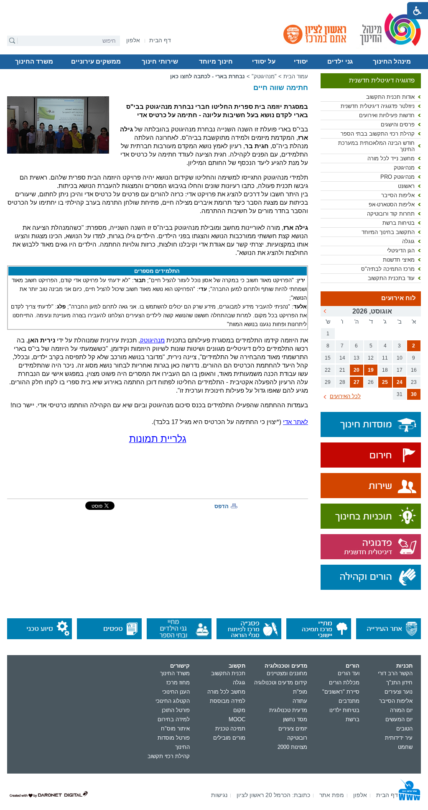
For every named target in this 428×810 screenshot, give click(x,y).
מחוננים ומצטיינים (287, 673)
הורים (352, 666)
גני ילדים (340, 61)
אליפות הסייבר (398, 195)
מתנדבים (349, 701)
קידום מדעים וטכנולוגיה (280, 682)
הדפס (221, 506)
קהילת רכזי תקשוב (169, 756)
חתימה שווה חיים (280, 88)
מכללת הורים (344, 682)
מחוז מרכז (178, 682)
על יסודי (263, 61)
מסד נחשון (295, 719)
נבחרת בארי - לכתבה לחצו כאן (207, 76)
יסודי (301, 61)
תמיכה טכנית (230, 728)
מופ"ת (300, 692)
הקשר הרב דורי (395, 673)
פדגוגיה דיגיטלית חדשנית (382, 80)
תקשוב (237, 666)
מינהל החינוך (392, 61)
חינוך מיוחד (216, 61)
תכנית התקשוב (228, 673)
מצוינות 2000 (292, 747)
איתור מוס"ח (175, 728)
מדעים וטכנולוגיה (286, 666)
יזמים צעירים (292, 728)
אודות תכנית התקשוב (390, 97)
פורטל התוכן (176, 710)
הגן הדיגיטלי (401, 250)
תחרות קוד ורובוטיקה (391, 214)
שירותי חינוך (160, 61)
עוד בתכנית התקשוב (391, 278)
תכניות (404, 666)
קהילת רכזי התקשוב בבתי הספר (378, 134)
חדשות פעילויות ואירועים (387, 115)
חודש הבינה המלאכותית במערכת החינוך (376, 146)
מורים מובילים (229, 738)
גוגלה (408, 241)
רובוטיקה (297, 738)
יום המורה (401, 710)
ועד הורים (348, 673)
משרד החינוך (34, 61)
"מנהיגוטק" (264, 76)
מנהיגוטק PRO (397, 177)
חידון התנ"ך (399, 682)
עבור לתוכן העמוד (214, 6)
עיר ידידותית (399, 738)
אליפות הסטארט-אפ (392, 204)
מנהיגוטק (404, 168)
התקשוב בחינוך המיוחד (388, 232)
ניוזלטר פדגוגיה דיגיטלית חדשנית (378, 106)
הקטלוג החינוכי (172, 701)
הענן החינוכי (176, 692)
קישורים (180, 666)
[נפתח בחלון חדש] (371, 455)
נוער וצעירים (399, 692)
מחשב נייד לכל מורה (391, 158)
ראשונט (406, 186)
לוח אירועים (398, 298)
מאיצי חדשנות (399, 260)
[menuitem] (133, 40)
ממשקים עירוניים (96, 61)
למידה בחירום (174, 719)
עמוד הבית (295, 76)
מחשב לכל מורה (226, 692)
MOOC (237, 719)
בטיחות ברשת (398, 223)
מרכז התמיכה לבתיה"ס (388, 269)
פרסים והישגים (398, 124)
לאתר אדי (295, 422)
